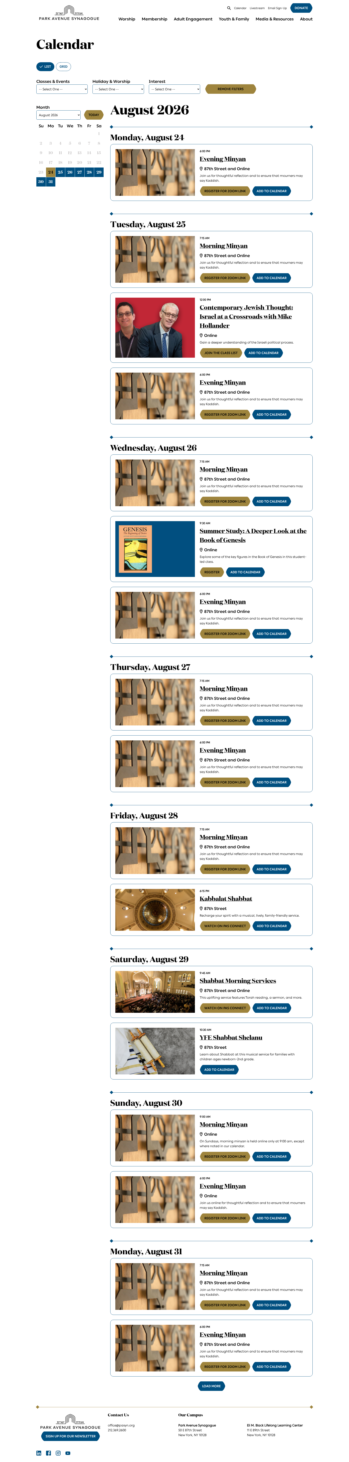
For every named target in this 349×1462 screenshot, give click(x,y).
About (306, 19)
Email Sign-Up (277, 8)
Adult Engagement (193, 19)
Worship (127, 19)
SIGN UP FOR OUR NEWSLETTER (71, 1436)
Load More (211, 1386)
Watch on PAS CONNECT (225, 926)
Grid (63, 67)
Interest (157, 81)
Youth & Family (234, 19)
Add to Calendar (272, 191)
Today (93, 115)
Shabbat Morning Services (238, 981)
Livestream (257, 8)
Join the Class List (221, 353)
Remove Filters (231, 89)
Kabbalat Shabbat (226, 899)
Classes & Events (53, 81)
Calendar (240, 8)
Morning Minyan (224, 246)
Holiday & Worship (111, 81)
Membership (154, 19)
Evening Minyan (223, 159)
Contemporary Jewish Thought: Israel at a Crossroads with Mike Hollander (246, 317)
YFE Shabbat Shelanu (231, 1038)
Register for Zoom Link (225, 191)
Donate (301, 8)
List (47, 67)
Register (212, 572)
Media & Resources (275, 19)
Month (43, 107)
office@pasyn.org (121, 1425)
